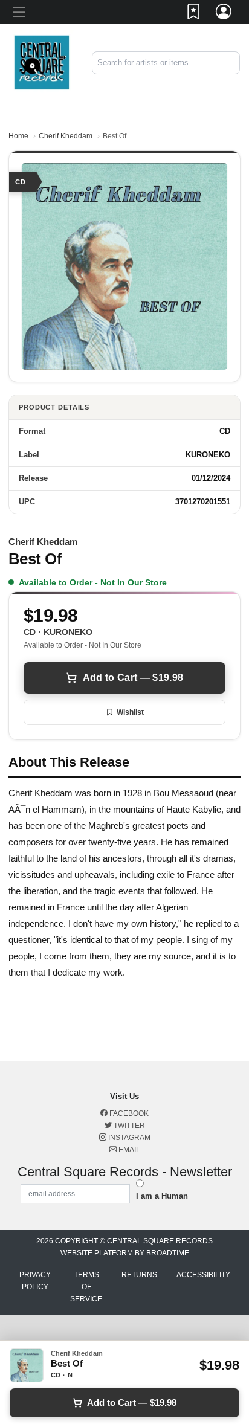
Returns (139, 1275)
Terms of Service (86, 1287)
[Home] (41, 61)
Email (128, 1149)
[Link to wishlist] (194, 14)
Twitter (128, 1125)
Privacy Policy (35, 1281)
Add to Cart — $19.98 (133, 677)
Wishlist (130, 712)
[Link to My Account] (224, 14)
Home (18, 136)
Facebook (128, 1113)
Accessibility (203, 1275)
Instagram (128, 1137)
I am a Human (162, 1195)
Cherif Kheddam (65, 136)
